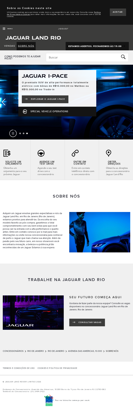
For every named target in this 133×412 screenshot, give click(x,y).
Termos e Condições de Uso (19, 368)
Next (129, 102)
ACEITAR (118, 12)
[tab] (20, 133)
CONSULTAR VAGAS (89, 322)
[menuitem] (10, 46)
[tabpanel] (66, 102)
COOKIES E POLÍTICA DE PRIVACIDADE (57, 368)
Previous (3, 102)
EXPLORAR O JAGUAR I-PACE (49, 100)
